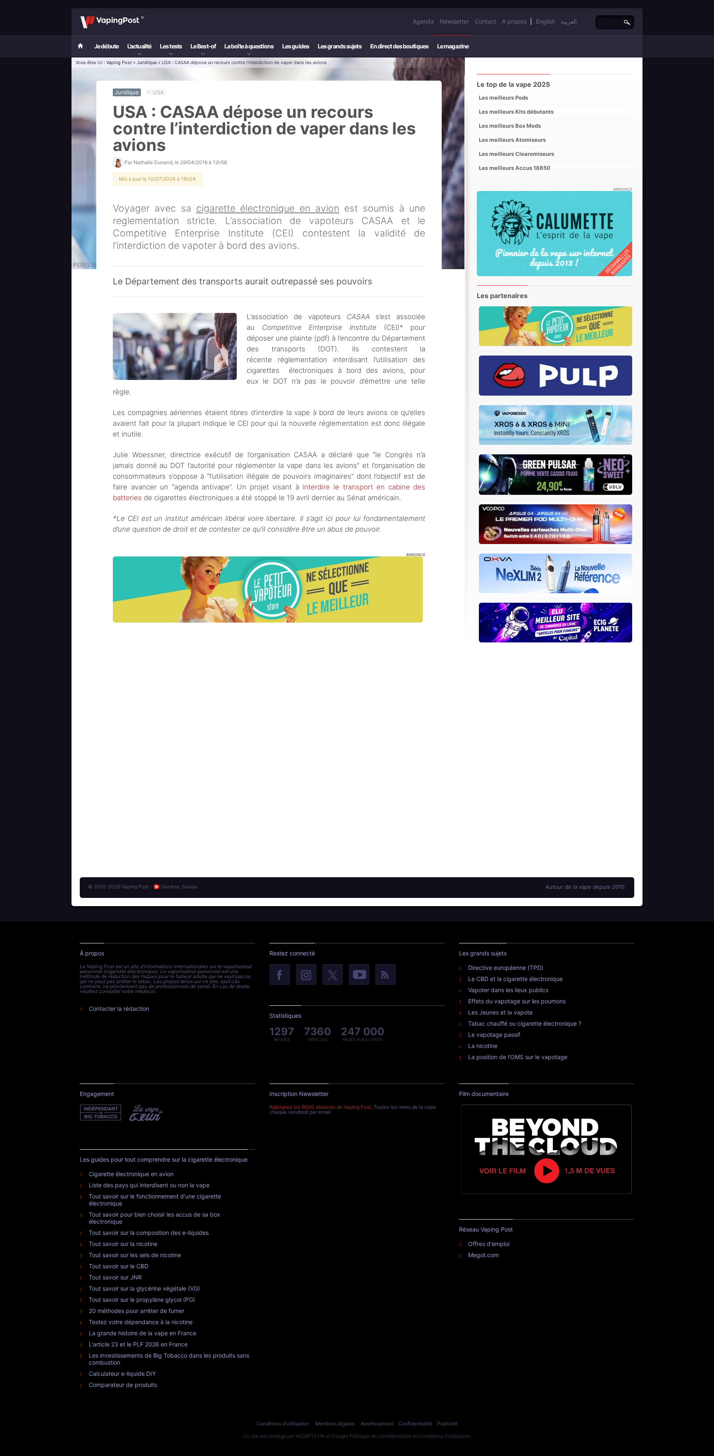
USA (158, 92)
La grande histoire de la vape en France (142, 1333)
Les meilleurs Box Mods (510, 125)
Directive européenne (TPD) (505, 967)
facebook (279, 975)
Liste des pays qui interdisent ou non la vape (149, 1185)
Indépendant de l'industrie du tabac (101, 1113)
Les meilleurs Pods (503, 97)
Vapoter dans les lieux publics (508, 989)
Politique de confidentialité (380, 1436)
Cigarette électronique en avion (131, 1173)
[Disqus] (269, 741)
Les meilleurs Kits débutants (516, 111)
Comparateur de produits (123, 1384)
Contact (485, 21)
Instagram (306, 975)
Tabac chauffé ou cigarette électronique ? (524, 1023)
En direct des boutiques (399, 46)
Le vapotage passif (494, 1034)
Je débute (106, 46)
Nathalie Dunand (152, 162)
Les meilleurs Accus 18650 (514, 168)
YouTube (359, 975)
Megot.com (483, 1254)
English (545, 21)
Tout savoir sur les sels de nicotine (135, 1254)
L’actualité (139, 46)
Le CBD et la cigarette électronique (515, 978)
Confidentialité (415, 1423)
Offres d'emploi (488, 1243)
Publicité (447, 1423)
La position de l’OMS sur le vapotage (517, 1056)
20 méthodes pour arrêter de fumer (136, 1310)
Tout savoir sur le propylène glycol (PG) (142, 1299)
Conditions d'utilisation (283, 1423)
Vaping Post (146, 16)
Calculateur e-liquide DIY (122, 1373)
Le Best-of (203, 46)
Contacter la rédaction (119, 1008)
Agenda (423, 21)
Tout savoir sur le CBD (118, 1266)
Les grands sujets (340, 46)
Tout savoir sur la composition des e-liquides (149, 1232)
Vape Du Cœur (145, 1113)
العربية (569, 21)
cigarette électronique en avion (268, 208)
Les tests (171, 46)
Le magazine (453, 46)
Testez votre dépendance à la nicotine (141, 1321)
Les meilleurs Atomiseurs (512, 139)
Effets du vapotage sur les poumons (517, 1001)
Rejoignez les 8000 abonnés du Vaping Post (320, 1107)
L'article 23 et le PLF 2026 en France (138, 1344)
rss (385, 975)
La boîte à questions (249, 46)
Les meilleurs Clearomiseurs (516, 153)
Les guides (295, 46)
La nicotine (482, 1045)
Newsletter (454, 21)
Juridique (147, 62)
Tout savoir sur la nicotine (123, 1243)
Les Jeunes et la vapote (500, 1012)
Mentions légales (335, 1423)
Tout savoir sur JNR (115, 1277)
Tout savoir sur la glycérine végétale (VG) (144, 1288)
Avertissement (377, 1423)
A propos (514, 21)
